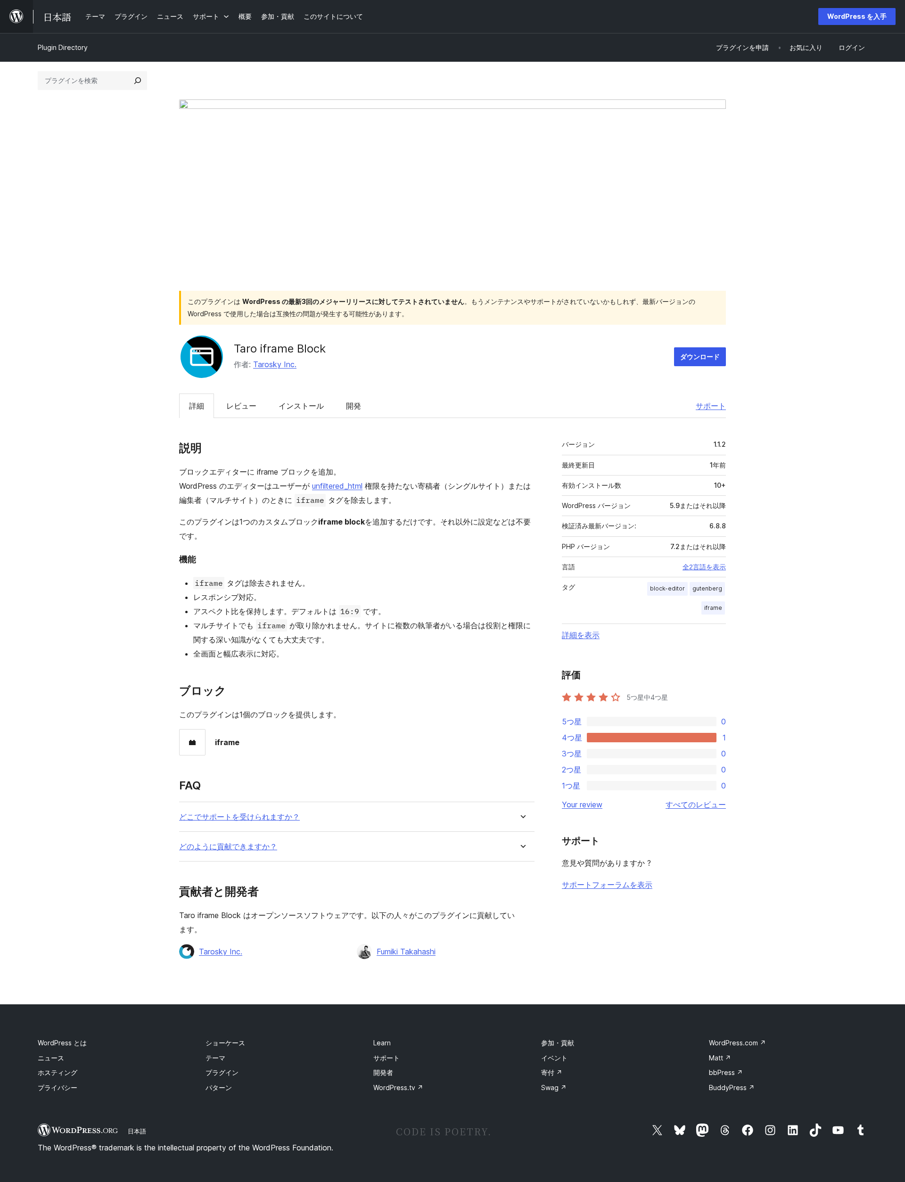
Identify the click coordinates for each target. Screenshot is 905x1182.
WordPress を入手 (857, 16)
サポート (711, 405)
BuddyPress (732, 1088)
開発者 (383, 1072)
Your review (582, 804)
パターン (219, 1088)
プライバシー (57, 1088)
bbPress (726, 1072)
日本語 (137, 1131)
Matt (720, 1058)
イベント (554, 1058)
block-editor (667, 588)
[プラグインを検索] (137, 80)
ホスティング (57, 1072)
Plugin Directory (63, 47)
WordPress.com (737, 1043)
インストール (301, 405)
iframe (713, 607)
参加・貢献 (557, 1043)
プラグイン (222, 1072)
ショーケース (225, 1043)
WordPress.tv (398, 1088)
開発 (353, 405)
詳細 (196, 405)
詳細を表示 (581, 635)
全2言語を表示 (704, 567)
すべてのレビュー (696, 804)
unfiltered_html (337, 486)
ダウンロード (700, 357)
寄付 (551, 1072)
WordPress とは (62, 1043)
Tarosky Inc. (274, 364)
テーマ (215, 1058)
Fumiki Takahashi (406, 951)
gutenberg (707, 588)
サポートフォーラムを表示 (607, 884)
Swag (554, 1088)
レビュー (241, 405)
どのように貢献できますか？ (228, 846)
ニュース (51, 1058)
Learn (382, 1043)
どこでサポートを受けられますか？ (239, 817)
